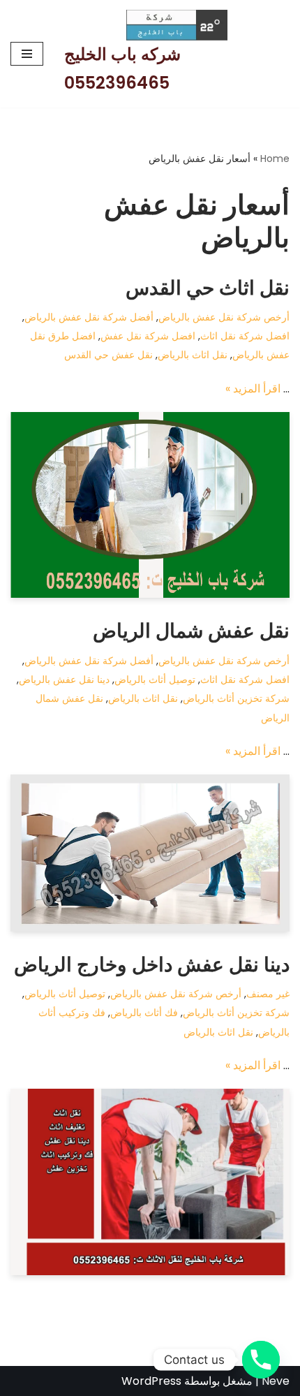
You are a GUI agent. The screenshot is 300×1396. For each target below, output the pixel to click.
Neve (276, 1381)
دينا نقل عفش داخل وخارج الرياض (152, 964)
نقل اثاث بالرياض (192, 355)
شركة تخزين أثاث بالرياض (236, 698)
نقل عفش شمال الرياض (191, 631)
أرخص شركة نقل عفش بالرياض (224, 317)
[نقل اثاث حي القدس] (150, 505)
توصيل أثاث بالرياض (154, 679)
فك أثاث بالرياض (144, 1013)
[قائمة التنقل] (26, 54)
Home (275, 159)
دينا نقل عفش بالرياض (64, 679)
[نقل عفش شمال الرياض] (150, 853)
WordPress (151, 1381)
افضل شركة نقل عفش (147, 336)
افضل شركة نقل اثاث (245, 336)
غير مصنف (268, 994)
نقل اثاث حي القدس (208, 288)
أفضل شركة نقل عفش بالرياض (88, 317)
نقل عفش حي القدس (108, 355)
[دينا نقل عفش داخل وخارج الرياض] (150, 1182)
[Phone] (261, 1360)
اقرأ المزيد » (252, 389)
